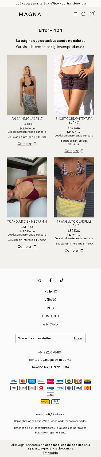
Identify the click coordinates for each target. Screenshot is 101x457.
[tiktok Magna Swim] (62, 280)
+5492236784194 (50, 352)
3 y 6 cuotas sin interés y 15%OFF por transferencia (51, 3)
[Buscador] (84, 14)
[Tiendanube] (50, 414)
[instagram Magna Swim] (39, 280)
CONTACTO (50, 316)
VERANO (51, 299)
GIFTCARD (50, 324)
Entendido (50, 453)
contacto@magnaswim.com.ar (50, 359)
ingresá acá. (80, 427)
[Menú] (76, 14)
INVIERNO (50, 291)
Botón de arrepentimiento (50, 432)
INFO (50, 308)
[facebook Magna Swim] (50, 280)
